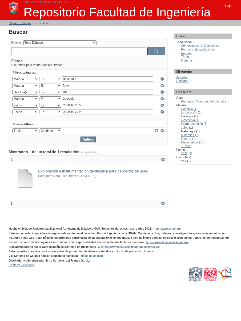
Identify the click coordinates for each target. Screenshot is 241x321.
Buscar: (16, 42)
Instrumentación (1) (194, 123)
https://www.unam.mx (167, 228)
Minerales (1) (190, 135)
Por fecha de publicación (198, 49)
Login (228, 6)
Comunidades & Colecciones (200, 45)
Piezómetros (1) (192, 142)
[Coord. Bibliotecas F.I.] (225, 280)
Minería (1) (188, 139)
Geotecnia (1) (190, 120)
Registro (182, 81)
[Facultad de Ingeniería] (210, 280)
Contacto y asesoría (21, 265)
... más (186, 146)
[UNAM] (196, 280)
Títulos (185, 57)
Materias (187, 60)
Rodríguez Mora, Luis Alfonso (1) (203, 101)
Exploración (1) (191, 112)
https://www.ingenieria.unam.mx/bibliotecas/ (130, 247)
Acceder (182, 77)
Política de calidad (91, 256)
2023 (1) (186, 153)
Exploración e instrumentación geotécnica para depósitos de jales (93, 171)
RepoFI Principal (20, 23)
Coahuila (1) (189, 109)
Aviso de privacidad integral (135, 251)
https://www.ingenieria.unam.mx (45, 2)
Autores (186, 53)
